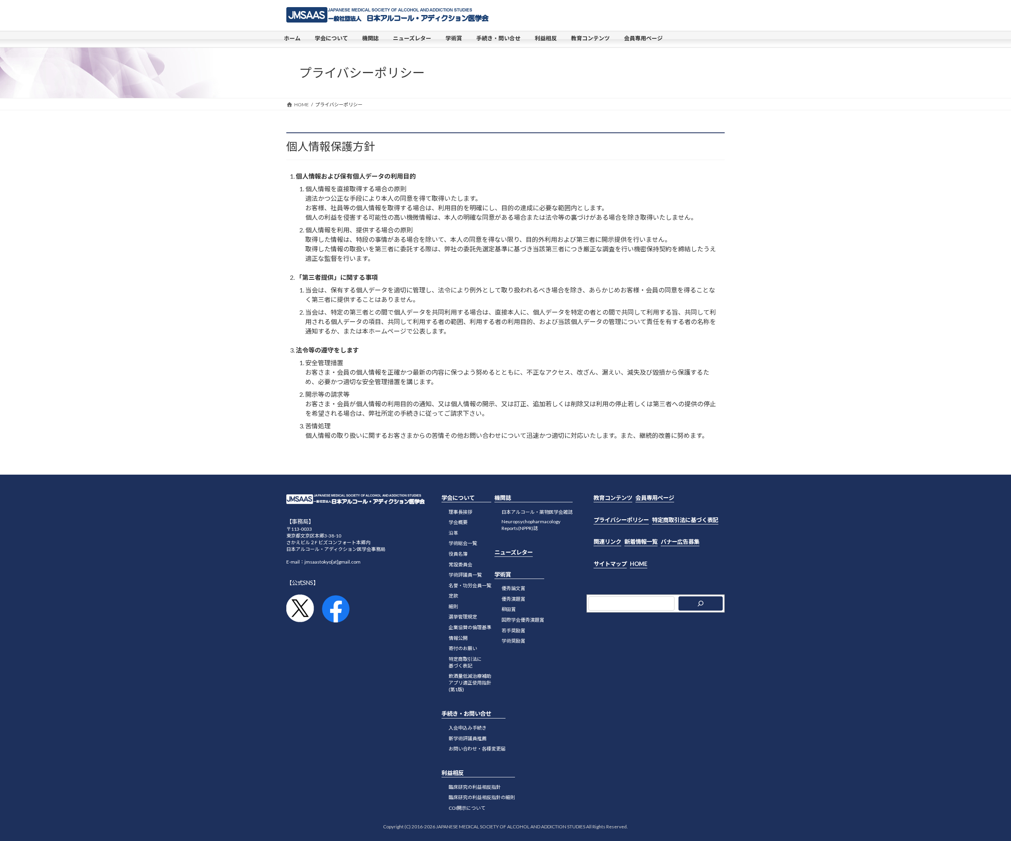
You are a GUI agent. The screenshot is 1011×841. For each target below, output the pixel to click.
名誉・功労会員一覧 (470, 585)
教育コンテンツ (613, 497)
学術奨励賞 (513, 641)
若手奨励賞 (513, 631)
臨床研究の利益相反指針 (475, 787)
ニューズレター (513, 552)
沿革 (453, 533)
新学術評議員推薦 (468, 738)
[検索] (700, 604)
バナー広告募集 (680, 541)
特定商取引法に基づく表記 (465, 662)
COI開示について (467, 808)
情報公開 (458, 638)
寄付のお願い (463, 649)
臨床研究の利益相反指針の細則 (482, 798)
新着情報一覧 (641, 541)
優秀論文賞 (513, 589)
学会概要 (458, 523)
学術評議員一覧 (465, 575)
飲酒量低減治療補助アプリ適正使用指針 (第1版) (470, 683)
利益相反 (453, 773)
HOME (638, 563)
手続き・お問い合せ (466, 714)
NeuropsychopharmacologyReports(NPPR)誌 (531, 525)
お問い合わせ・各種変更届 (477, 749)
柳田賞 (509, 610)
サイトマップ (610, 563)
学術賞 (502, 574)
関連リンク (607, 541)
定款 (453, 596)
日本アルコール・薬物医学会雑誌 (537, 512)
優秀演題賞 (513, 599)
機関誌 (502, 497)
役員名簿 (458, 554)
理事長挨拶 (460, 512)
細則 (453, 606)
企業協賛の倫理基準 (470, 627)
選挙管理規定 (463, 617)
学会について (458, 497)
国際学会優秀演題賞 (523, 620)
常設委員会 (460, 565)
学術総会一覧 (463, 544)
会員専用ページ (654, 497)
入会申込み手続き (468, 728)
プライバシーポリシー (621, 520)
